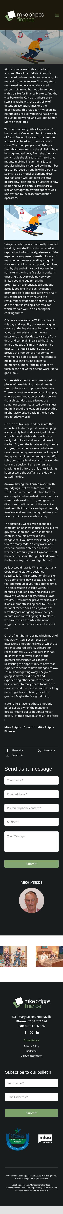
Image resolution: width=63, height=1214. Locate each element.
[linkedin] (37, 1032)
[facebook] (25, 1032)
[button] (2, 956)
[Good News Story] (13, 956)
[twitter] (31, 1032)
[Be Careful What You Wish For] (49, 956)
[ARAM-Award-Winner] (17, 1128)
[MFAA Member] (45, 1135)
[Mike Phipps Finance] (31, 998)
